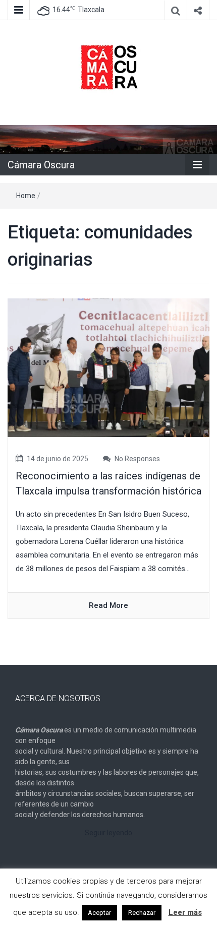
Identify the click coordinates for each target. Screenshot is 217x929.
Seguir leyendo (108, 833)
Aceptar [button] (99, 912)
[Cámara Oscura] (108, 139)
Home (25, 196)
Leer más (185, 912)
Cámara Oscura (41, 165)
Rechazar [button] (141, 912)
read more (108, 605)
